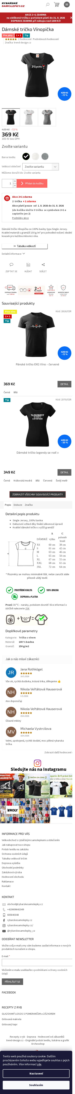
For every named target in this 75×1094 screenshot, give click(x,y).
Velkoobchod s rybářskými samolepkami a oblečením (31, 840)
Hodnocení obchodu (13, 877)
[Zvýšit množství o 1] (15, 181)
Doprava (31, 1037)
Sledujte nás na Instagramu (38, 769)
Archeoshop (38, 1044)
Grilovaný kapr (9, 1024)
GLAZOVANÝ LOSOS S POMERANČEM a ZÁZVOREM (28, 1014)
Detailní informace (11, 254)
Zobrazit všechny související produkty (37, 494)
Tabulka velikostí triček (14, 859)
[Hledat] (47, 4)
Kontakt (6, 886)
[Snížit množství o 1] (15, 185)
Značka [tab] (29, 505)
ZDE (27, 608)
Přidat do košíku (34, 183)
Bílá (15, 392)
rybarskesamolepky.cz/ (20, 925)
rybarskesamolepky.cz (19, 920)
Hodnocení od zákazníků (51, 1037)
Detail (64, 384)
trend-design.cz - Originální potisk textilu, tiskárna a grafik (37, 1040)
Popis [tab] (8, 505)
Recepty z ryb (17, 1037)
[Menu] (66, 4)
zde (39, 1064)
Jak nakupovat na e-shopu (16, 845)
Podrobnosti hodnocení (46, 39)
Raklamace (8, 881)
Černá (7, 392)
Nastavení (36, 1074)
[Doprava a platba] (22, 596)
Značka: (18, 42)
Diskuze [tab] (18, 505)
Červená (47, 481)
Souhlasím (36, 1085)
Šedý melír (62, 481)
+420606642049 (15, 909)
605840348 (13, 915)
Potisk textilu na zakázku (15, 849)
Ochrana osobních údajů (15, 854)
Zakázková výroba (12, 872)
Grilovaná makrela (11, 1019)
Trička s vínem (27, 638)
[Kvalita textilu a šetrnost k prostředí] (32, 590)
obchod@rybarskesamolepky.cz (25, 904)
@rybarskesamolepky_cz (21, 931)
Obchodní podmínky (13, 868)
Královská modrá (23, 481)
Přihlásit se (12, 981)
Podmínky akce (20, 218)
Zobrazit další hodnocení (57, 752)
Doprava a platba (11, 863)
